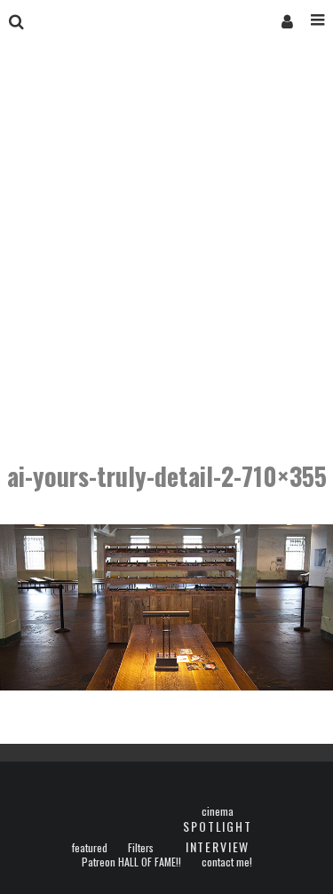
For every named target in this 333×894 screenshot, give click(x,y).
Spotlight (217, 826)
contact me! (227, 862)
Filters (141, 847)
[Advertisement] (166, 253)
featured (89, 847)
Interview (218, 846)
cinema (218, 811)
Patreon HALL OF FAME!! (131, 862)
